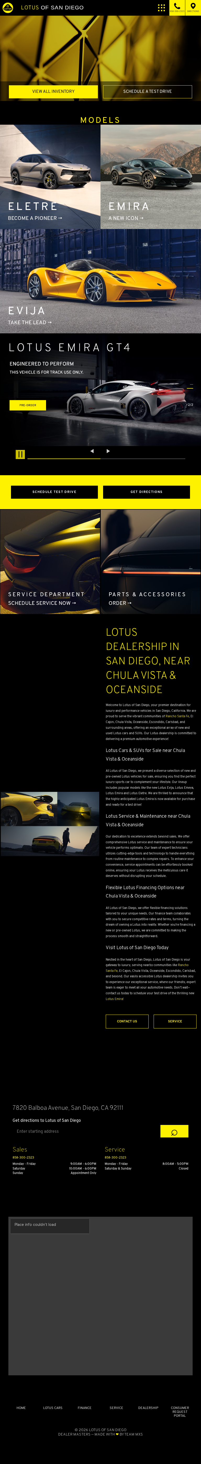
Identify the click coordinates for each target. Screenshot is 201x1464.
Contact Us (127, 1021)
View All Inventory (53, 91)
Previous (92, 451)
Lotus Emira (114, 999)
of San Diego (52, 7)
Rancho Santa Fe (177, 716)
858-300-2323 (23, 1157)
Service (175, 1021)
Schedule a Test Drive (147, 91)
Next (108, 451)
